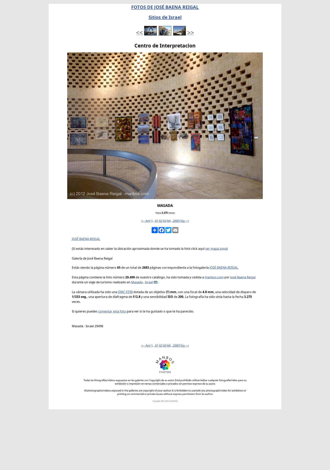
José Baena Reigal (243, 277)
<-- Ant (145, 221)
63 (165, 221)
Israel (149, 282)
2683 (176, 221)
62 (161, 221)
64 (169, 221)
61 (157, 221)
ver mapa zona (216, 249)
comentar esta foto (112, 311)
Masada (137, 282)
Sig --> (184, 221)
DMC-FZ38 (125, 292)
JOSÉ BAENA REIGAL (86, 239)
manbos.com (214, 277)
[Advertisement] (165, 441)
